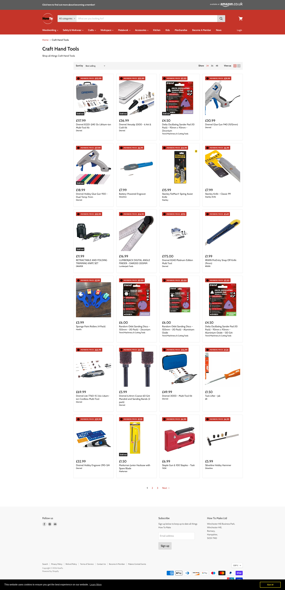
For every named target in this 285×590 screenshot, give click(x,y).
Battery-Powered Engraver (132, 193)
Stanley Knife (210, 197)
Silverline (123, 197)
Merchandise (181, 30)
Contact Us (101, 564)
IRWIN (207, 266)
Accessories (141, 30)
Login (239, 30)
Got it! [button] (270, 584)
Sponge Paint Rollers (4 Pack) (91, 326)
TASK (164, 468)
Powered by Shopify (50, 571)
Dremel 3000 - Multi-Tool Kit (177, 395)
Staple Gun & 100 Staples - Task (178, 465)
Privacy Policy (56, 564)
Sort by (79, 65)
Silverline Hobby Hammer (218, 465)
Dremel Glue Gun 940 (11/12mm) (221, 124)
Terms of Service (87, 564)
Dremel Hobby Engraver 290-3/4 (93, 465)
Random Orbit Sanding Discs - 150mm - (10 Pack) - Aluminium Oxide (178, 329)
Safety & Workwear (72, 30)
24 (207, 65)
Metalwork (123, 30)
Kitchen (156, 30)
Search (45, 564)
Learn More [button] (96, 584)
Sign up (165, 545)
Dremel (79, 130)
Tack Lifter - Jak (212, 395)
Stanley (165, 200)
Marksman (123, 471)
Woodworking (49, 30)
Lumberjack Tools (126, 266)
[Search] (221, 18)
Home (45, 40)
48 (217, 65)
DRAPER (79, 266)
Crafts (91, 30)
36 (212, 65)
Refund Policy (71, 564)
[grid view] (234, 65)
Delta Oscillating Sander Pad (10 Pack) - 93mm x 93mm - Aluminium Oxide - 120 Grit (221, 329)
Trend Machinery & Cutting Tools (175, 133)
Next (165, 488)
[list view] (238, 65)
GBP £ (235, 565)
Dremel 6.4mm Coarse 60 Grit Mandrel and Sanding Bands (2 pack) (134, 398)
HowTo (78, 329)
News (218, 30)
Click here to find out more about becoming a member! (68, 4)
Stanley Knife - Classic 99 (218, 193)
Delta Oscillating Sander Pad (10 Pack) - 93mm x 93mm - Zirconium (178, 127)
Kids (168, 30)
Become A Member (201, 30)
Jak (206, 399)
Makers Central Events (137, 564)
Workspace (106, 30)
